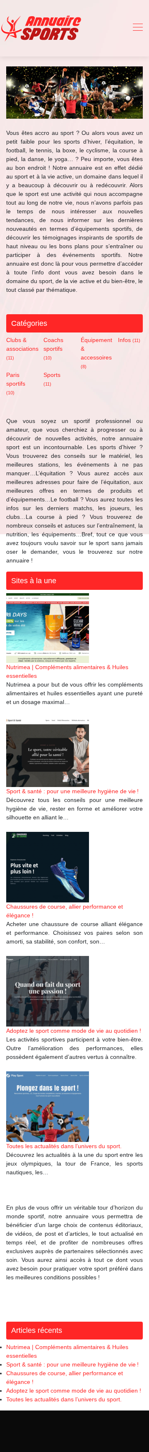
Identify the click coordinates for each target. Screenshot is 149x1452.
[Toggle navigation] (137, 28)
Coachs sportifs (53, 348)
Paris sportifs (15, 383)
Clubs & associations (22, 348)
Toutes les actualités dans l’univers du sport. (64, 1146)
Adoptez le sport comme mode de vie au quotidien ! (73, 1030)
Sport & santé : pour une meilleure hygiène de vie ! (72, 791)
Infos (129, 340)
